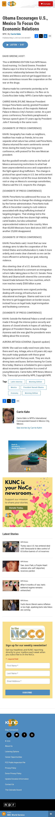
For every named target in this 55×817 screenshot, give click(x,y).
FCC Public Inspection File (15, 763)
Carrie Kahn (16, 34)
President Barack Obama (33, 387)
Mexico (14, 387)
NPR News (24, 542)
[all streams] (51, 814)
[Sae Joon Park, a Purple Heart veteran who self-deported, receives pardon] (11, 566)
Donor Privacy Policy (13, 773)
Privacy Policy (10, 768)
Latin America (16, 382)
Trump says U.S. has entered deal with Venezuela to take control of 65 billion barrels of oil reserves (35, 549)
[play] (4, 814)
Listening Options (12, 752)
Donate (46, 4)
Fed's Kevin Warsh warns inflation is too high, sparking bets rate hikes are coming (36, 607)
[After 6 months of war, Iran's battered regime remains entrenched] (11, 585)
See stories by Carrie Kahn (29, 427)
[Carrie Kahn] (8, 415)
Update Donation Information (17, 779)
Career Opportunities (13, 757)
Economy (14, 393)
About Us (9, 746)
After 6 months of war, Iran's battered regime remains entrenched (32, 588)
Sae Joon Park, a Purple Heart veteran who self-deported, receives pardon (33, 568)
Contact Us (9, 784)
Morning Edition (35, 382)
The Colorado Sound (13, 790)
